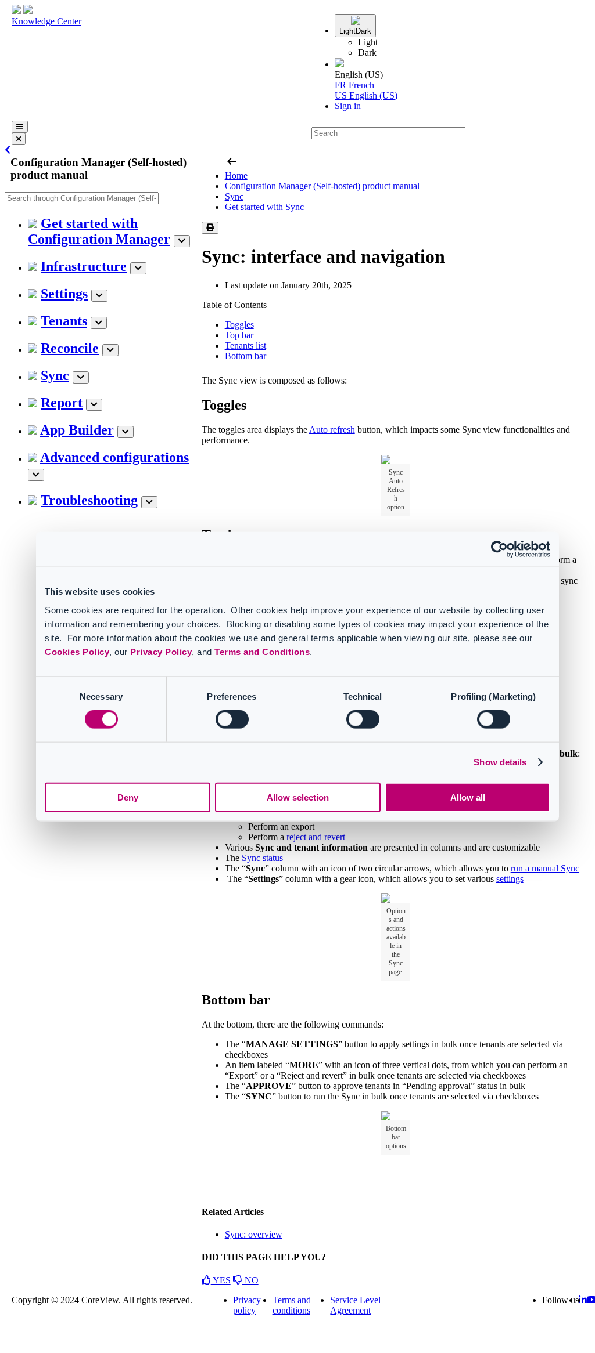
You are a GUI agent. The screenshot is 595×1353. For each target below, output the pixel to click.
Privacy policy (247, 1305)
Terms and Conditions (262, 651)
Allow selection (298, 797)
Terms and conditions (292, 1305)
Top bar (239, 335)
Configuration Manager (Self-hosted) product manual (322, 186)
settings (510, 879)
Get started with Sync (264, 207)
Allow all (467, 797)
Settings (64, 293)
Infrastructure (84, 266)
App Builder (77, 429)
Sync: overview (253, 1234)
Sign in (348, 106)
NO (250, 1280)
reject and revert (315, 837)
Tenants (64, 320)
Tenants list (245, 345)
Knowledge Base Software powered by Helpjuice (298, 1341)
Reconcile (70, 348)
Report (62, 402)
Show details (500, 762)
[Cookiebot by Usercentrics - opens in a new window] (499, 549)
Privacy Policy (161, 651)
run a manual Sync (545, 868)
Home (236, 175)
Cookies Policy (77, 651)
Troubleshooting (89, 500)
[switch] (232, 719)
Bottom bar (245, 356)
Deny (127, 797)
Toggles (239, 325)
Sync (55, 375)
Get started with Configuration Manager (99, 231)
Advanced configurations (114, 457)
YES (221, 1280)
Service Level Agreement (355, 1305)
